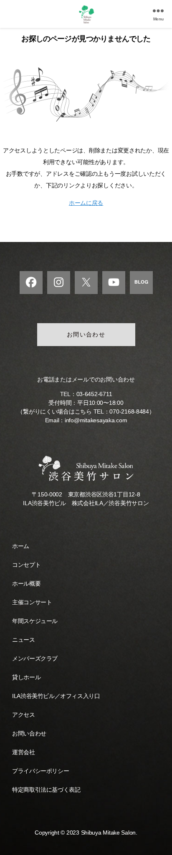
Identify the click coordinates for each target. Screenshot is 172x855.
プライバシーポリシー (40, 771)
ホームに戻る (86, 202)
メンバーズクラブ (35, 658)
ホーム (20, 546)
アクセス (23, 714)
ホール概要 (26, 583)
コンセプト (26, 564)
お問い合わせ (86, 334)
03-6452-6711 (94, 394)
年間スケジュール (35, 621)
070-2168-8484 (129, 411)
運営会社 (23, 752)
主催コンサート (32, 602)
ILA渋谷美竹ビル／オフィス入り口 (56, 696)
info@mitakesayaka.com (96, 420)
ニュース (23, 639)
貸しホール (26, 677)
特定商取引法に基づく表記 (46, 789)
